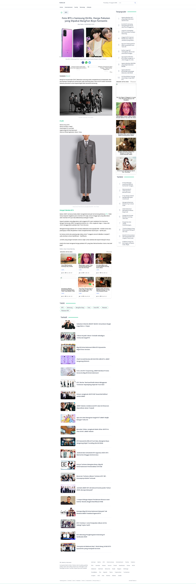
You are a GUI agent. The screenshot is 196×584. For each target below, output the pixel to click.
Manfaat (100, 569)
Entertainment (69, 7)
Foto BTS (96, 307)
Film (92, 565)
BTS (66, 12)
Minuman (107, 569)
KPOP (133, 565)
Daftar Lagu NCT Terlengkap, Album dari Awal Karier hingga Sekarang (128, 52)
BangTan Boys (80, 307)
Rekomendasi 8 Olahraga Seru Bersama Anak (126, 190)
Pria (100, 572)
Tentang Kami (63, 580)
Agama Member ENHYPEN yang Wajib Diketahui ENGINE (128, 65)
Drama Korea (110, 562)
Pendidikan (94, 572)
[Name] (135, 2)
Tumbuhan (126, 572)
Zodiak (119, 575)
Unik (99, 575)
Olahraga (125, 569)
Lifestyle (89, 7)
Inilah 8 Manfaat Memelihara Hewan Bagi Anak (127, 210)
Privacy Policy (96, 580)
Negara (119, 569)
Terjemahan (118, 572)
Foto (89, 307)
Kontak (69, 580)
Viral (103, 575)
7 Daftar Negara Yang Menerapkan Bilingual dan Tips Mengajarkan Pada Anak (128, 230)
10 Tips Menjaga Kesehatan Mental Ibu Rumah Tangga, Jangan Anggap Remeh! (127, 184)
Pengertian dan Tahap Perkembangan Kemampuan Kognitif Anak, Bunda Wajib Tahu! (128, 223)
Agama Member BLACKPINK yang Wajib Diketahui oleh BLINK (128, 71)
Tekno (111, 572)
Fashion (133, 562)
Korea (128, 565)
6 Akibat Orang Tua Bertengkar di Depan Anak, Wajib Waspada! (128, 243)
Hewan (104, 565)
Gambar (98, 565)
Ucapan (93, 575)
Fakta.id (62, 3)
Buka (67, 76)
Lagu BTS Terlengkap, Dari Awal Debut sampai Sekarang (128, 32)
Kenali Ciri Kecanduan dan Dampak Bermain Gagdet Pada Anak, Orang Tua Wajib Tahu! (128, 236)
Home (61, 7)
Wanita (108, 575)
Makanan (93, 569)
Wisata (114, 575)
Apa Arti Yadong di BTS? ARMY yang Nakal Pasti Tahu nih (128, 45)
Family (76, 7)
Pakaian (104, 307)
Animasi (93, 562)
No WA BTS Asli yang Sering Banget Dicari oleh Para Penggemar (128, 25)
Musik (113, 569)
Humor (109, 565)
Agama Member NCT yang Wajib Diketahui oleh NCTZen (127, 19)
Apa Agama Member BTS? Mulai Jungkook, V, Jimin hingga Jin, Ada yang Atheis (128, 58)
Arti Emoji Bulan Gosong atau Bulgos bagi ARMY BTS (128, 78)
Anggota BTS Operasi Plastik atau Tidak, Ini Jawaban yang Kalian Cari (128, 38)
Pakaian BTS (65, 310)
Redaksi (78, 580)
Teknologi (82, 7)
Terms (83, 580)
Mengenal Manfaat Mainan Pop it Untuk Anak (128, 204)
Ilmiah (115, 565)
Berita (99, 562)
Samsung (70, 307)
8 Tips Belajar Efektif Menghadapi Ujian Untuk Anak (128, 197)
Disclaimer (88, 580)
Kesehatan (122, 565)
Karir (74, 580)
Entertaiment (119, 562)
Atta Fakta (81, 24)
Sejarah (105, 572)
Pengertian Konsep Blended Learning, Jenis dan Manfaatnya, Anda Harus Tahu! (127, 217)
